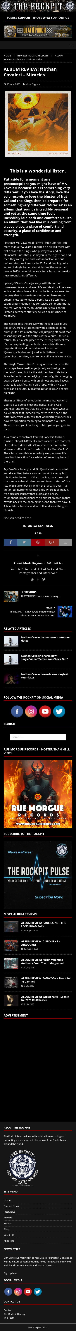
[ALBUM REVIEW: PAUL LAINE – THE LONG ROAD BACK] (11, 926)
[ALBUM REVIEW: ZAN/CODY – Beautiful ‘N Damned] (11, 982)
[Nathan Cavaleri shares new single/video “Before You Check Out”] (11, 659)
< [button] (8, 30)
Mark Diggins (32, 84)
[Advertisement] (38, 1068)
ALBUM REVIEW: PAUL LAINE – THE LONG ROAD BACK (43, 924)
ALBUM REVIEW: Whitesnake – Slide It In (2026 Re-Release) (45, 998)
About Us (9, 1240)
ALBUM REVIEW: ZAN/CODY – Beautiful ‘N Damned (45, 980)
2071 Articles (55, 563)
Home (7, 1200)
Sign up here (10, 1273)
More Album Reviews (20, 914)
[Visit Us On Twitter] (59, 716)
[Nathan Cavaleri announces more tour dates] (11, 641)
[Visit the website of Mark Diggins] (32, 579)
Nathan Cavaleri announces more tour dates (45, 639)
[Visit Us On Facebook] (17, 716)
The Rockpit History (14, 1314)
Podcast (8, 1223)
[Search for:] (38, 737)
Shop (6, 1229)
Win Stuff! (9, 1235)
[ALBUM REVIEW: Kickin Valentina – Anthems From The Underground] (11, 963)
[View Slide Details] (38, 31)
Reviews (8, 1217)
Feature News (11, 1206)
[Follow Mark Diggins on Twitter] (42, 579)
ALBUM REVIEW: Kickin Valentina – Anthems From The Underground (43, 961)
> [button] (67, 30)
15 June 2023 (13, 84)
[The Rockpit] (38, 10)
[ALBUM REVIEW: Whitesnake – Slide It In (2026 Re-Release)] (11, 1000)
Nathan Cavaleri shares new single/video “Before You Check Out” (44, 657)
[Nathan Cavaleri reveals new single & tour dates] (11, 678)
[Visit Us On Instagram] (31, 716)
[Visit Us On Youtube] (45, 716)
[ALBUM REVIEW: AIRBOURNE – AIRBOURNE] (11, 945)
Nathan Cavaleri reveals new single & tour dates (44, 675)
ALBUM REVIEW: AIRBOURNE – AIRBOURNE (40, 943)
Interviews (9, 1211)
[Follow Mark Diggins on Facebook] (36, 579)
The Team (9, 1317)
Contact (8, 1310)
